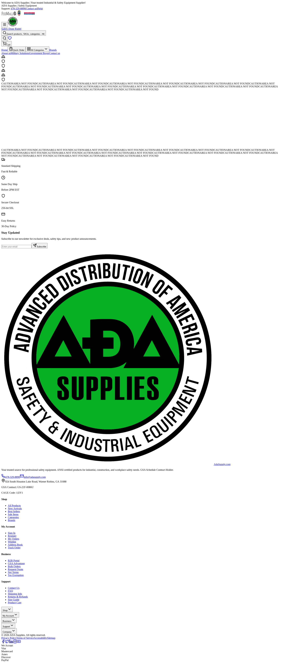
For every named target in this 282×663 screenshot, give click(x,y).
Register (12, 536)
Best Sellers (14, 511)
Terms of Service (25, 638)
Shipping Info (15, 593)
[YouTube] (19, 642)
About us (6, 53)
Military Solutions (20, 53)
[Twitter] (7, 642)
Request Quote (15, 569)
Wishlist (12, 541)
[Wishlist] (10, 39)
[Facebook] (3, 642)
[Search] (4, 38)
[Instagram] (15, 642)
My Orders (13, 538)
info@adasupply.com (35, 477)
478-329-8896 (18, 8)
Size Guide (13, 599)
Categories (13, 517)
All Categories (37, 50)
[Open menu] (4, 24)
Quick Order (18, 50)
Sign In (11, 533)
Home (4, 50)
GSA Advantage (16, 563)
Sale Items (13, 514)
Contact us (31, 8)
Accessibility (40, 638)
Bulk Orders (14, 566)
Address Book (15, 544)
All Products (14, 505)
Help (39, 8)
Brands (53, 50)
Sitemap (51, 638)
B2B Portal (13, 560)
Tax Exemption (16, 575)
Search (6, 137)
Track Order (14, 547)
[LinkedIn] (11, 642)
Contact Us (13, 588)
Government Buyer (39, 53)
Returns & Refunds (18, 596)
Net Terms (13, 572)
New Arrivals (15, 508)
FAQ (10, 590)
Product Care (14, 602)
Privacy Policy (8, 638)
